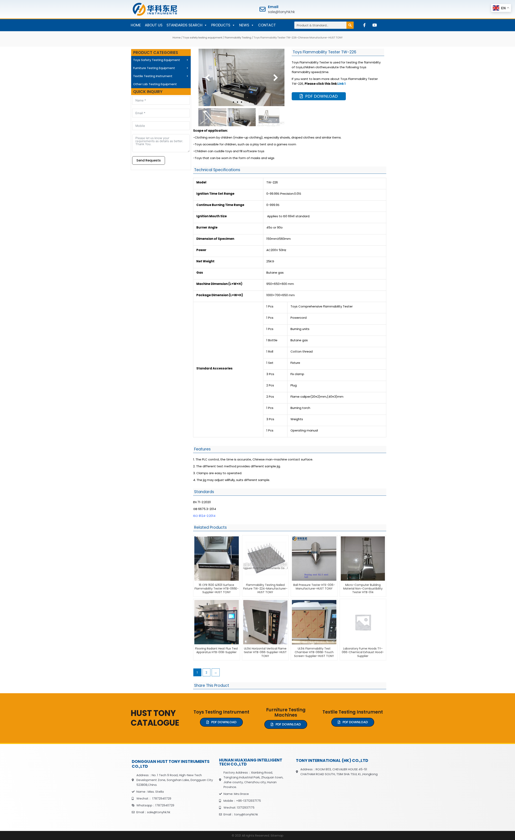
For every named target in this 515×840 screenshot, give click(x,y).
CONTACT (267, 25)
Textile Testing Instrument (152, 76)
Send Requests (148, 160)
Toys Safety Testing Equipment (156, 60)
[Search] (350, 25)
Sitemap (277, 835)
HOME (136, 25)
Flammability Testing (238, 37)
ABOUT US (154, 25)
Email (273, 6)
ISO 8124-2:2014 (204, 516)
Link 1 (342, 84)
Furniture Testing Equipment (154, 68)
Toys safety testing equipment (202, 37)
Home (177, 37)
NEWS (244, 25)
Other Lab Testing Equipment (155, 84)
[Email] (263, 9)
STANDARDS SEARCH (184, 25)
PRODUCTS (220, 25)
